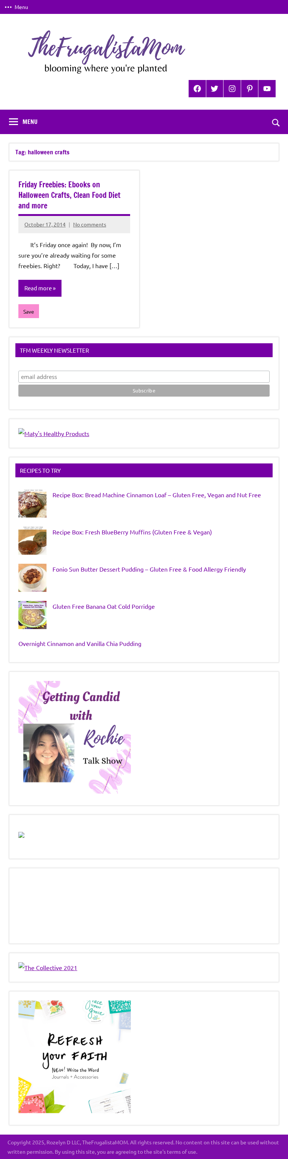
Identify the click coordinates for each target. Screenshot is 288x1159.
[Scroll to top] (272, 1143)
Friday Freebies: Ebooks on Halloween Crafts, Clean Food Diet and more (69, 195)
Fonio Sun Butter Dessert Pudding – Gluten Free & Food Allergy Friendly (149, 569)
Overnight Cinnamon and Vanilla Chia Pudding (79, 643)
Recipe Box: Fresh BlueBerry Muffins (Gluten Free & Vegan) (132, 532)
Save (28, 311)
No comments (89, 224)
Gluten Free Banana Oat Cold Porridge (103, 606)
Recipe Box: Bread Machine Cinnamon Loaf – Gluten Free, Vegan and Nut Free (156, 494)
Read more (38, 287)
